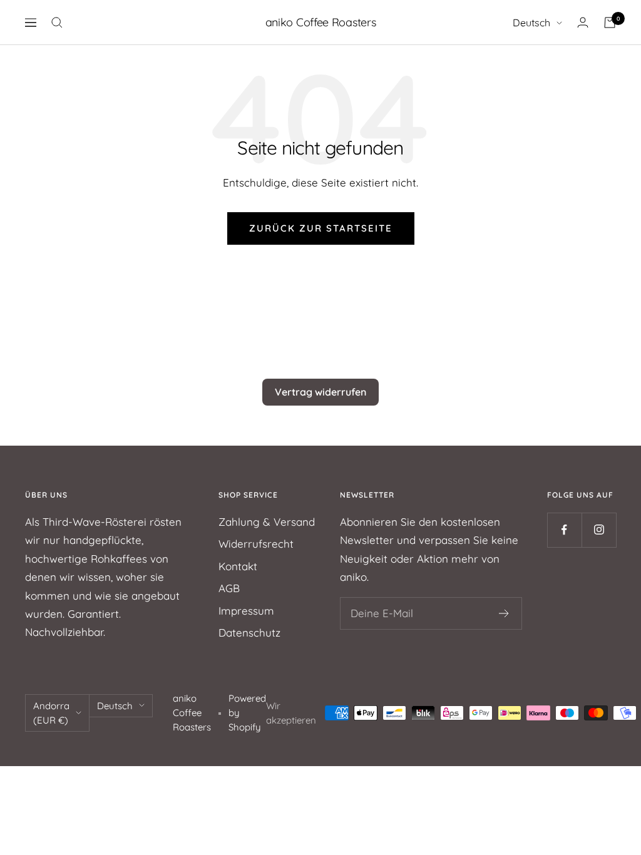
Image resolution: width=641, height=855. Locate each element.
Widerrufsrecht (256, 543)
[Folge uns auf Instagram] (599, 530)
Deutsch (531, 22)
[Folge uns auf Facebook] (564, 530)
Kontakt (237, 566)
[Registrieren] (504, 613)
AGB (229, 588)
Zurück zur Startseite (320, 228)
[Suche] (57, 22)
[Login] (582, 22)
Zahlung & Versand (266, 521)
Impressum (246, 610)
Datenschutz (249, 632)
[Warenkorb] (609, 22)
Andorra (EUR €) (51, 713)
